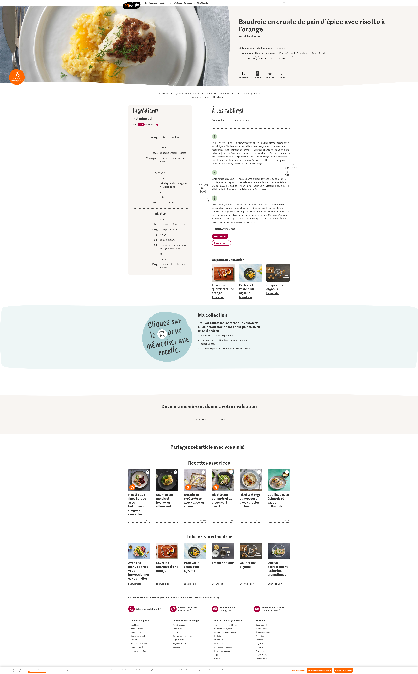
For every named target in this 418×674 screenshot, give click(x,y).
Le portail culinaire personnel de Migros (146, 597)
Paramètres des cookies (223, 651)
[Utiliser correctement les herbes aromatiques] (279, 564)
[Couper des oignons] (251, 564)
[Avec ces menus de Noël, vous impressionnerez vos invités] (139, 564)
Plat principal (249, 58)
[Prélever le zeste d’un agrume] (195, 564)
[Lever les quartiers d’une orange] (167, 564)
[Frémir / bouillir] (223, 564)
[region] (209, 670)
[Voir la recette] (139, 496)
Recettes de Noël (267, 58)
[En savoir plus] (223, 291)
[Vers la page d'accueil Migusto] (132, 4)
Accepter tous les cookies (343, 670)
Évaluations (199, 419)
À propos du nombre (157, 125)
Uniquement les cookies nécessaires (319, 670)
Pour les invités (285, 58)
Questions (219, 419)
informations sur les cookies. (37, 672)
